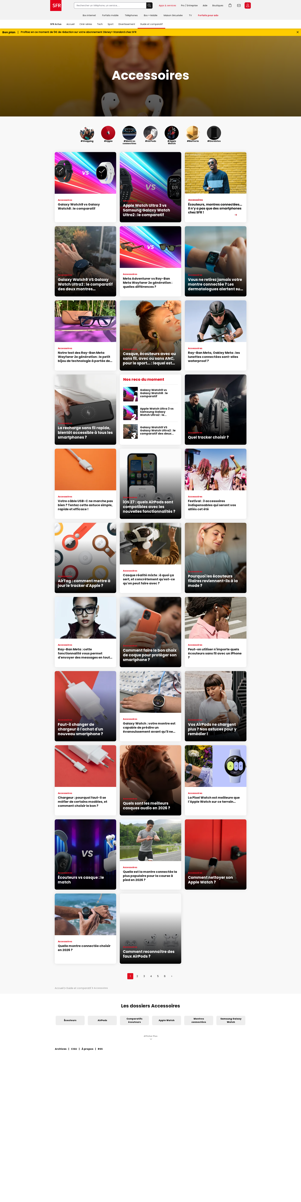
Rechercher (149, 5)
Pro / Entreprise (189, 5)
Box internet (89, 15)
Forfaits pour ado (208, 15)
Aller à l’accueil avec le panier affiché (230, 5)
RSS (100, 1049)
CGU (74, 1049)
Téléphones (131, 15)
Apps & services (167, 5)
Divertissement (127, 24)
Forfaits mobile (110, 15)
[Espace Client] (247, 5)
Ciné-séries (85, 24)
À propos (87, 1049)
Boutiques (217, 5)
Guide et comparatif (151, 24)
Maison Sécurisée (173, 15)
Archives (60, 1049)
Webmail (239, 5)
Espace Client (247, 5)
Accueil (70, 24)
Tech (100, 24)
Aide (205, 5)
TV (190, 15)
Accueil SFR (55, 5)
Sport (111, 24)
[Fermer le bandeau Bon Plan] (297, 32)
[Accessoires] (215, 187)
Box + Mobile (150, 15)
